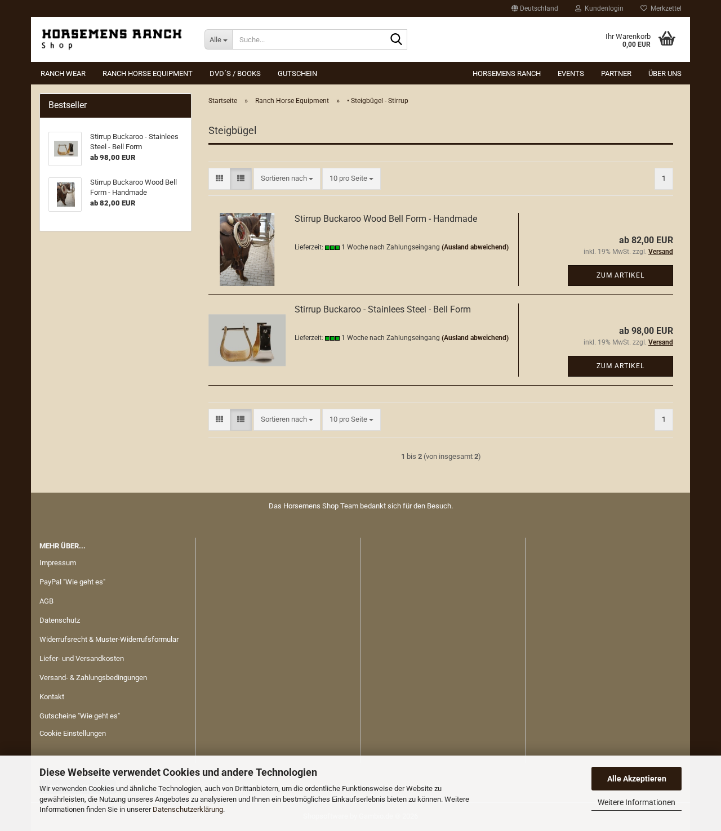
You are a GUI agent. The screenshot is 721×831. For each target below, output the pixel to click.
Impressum (57, 563)
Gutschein (297, 73)
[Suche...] (396, 40)
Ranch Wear (63, 73)
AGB (46, 601)
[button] (535, 8)
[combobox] (287, 179)
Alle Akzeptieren (636, 778)
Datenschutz (59, 620)
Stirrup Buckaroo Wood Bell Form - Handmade (386, 218)
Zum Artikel (620, 275)
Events (571, 73)
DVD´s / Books (235, 73)
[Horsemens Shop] (113, 39)
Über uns (665, 73)
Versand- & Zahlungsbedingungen (93, 677)
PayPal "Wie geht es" (72, 582)
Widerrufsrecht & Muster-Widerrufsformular (109, 639)
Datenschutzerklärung (188, 809)
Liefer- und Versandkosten (81, 658)
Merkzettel (664, 8)
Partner (616, 73)
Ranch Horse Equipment (148, 73)
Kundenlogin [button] (602, 8)
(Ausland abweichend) (475, 247)
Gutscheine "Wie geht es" (79, 716)
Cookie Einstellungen (72, 733)
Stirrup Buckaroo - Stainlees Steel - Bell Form (383, 309)
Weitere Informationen (636, 802)
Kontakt (51, 696)
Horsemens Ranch (507, 73)
